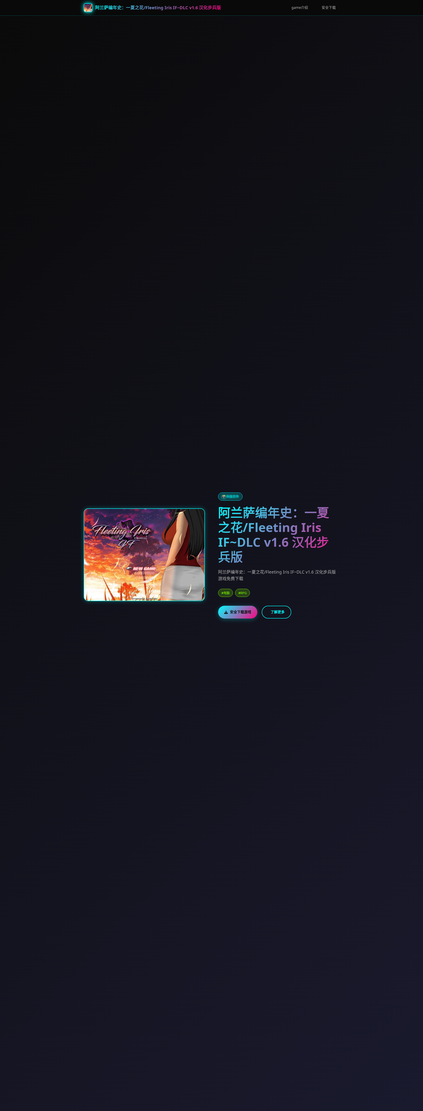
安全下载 (329, 7)
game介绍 (299, 7)
